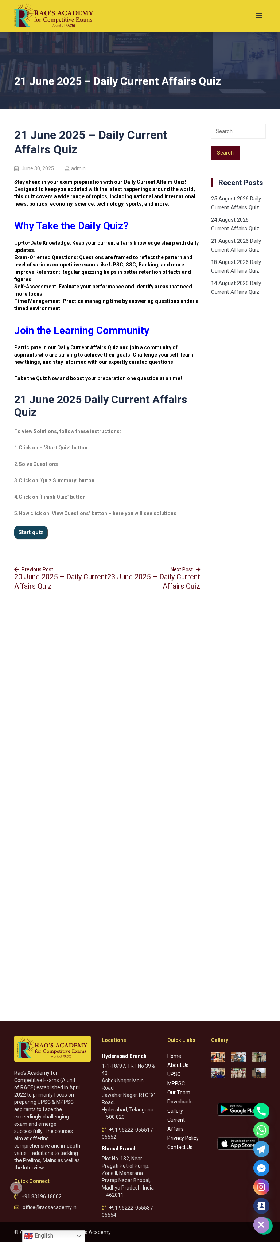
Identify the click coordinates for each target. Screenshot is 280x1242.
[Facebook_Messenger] (261, 1168)
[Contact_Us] (261, 1206)
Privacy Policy (183, 1138)
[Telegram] (261, 1149)
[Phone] (261, 1111)
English (43, 1235)
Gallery (175, 1111)
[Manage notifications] (16, 1188)
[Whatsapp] (261, 1130)
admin (78, 168)
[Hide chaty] (261, 1225)
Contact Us (179, 1147)
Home (174, 1056)
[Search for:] (238, 131)
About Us (177, 1065)
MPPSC (176, 1083)
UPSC (173, 1074)
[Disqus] (107, 699)
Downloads (180, 1102)
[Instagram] (261, 1187)
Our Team (178, 1092)
